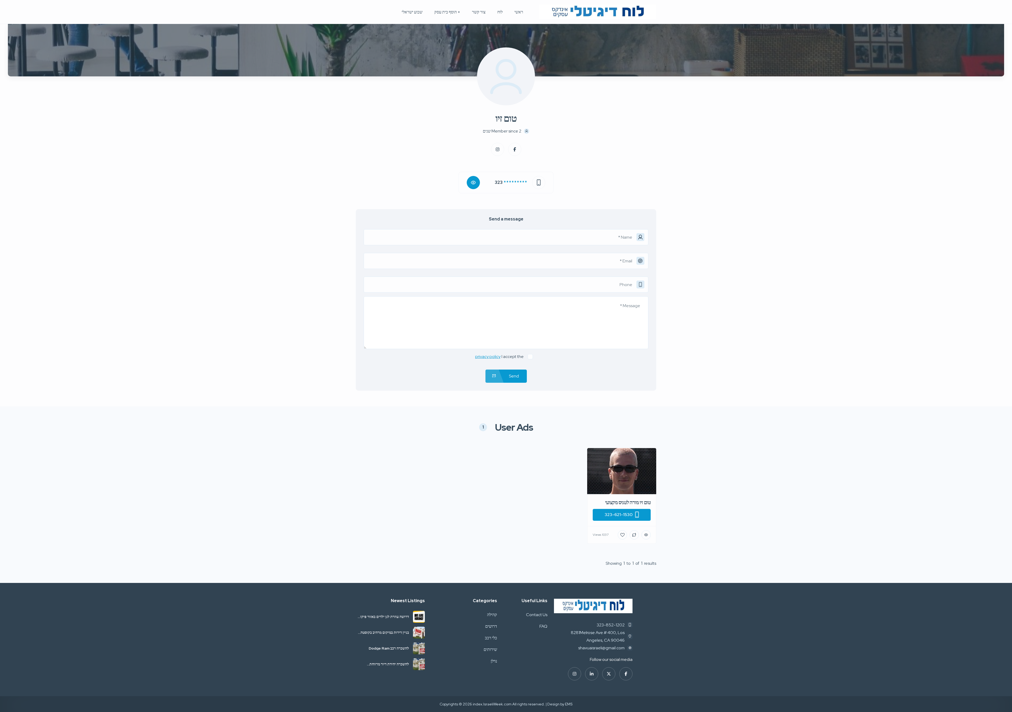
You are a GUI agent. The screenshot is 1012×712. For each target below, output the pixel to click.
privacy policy (487, 356)
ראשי (518, 12)
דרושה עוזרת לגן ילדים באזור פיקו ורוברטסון (384, 616)
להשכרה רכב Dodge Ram (388, 648)
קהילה (492, 614)
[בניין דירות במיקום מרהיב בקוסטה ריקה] (419, 633)
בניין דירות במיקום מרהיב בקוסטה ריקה (385, 632)
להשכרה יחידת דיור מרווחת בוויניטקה (389, 664)
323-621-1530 (618, 514)
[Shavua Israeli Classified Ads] (597, 12)
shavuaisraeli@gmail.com (601, 648)
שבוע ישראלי (412, 12)
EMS (568, 704)
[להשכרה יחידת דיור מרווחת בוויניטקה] (419, 664)
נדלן (494, 661)
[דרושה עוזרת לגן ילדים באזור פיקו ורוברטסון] (419, 617)
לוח (500, 12)
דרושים (491, 626)
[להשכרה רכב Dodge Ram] (419, 648)
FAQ (543, 626)
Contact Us (536, 614)
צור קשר (478, 12)
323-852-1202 (611, 625)
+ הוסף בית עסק (447, 12)
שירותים (490, 649)
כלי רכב (491, 638)
